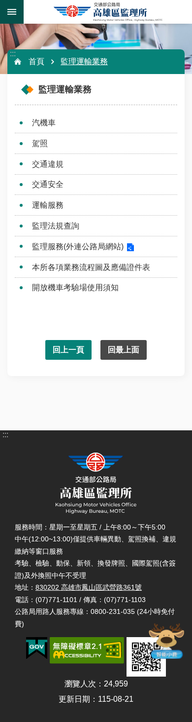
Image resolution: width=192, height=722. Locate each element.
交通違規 (48, 164)
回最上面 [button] (123, 349)
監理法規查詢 (55, 226)
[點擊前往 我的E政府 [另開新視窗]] (36, 648)
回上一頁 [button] (68, 349)
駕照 (40, 143)
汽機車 (44, 122)
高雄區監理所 (108, 11)
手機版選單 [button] (12, 12)
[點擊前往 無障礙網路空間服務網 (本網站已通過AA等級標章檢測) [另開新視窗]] (87, 650)
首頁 (36, 61)
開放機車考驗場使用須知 (75, 287)
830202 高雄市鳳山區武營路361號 (88, 587)
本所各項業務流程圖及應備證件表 (91, 267)
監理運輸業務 (84, 61)
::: (13, 53)
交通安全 (48, 184)
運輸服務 (48, 205)
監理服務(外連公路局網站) (78, 246)
